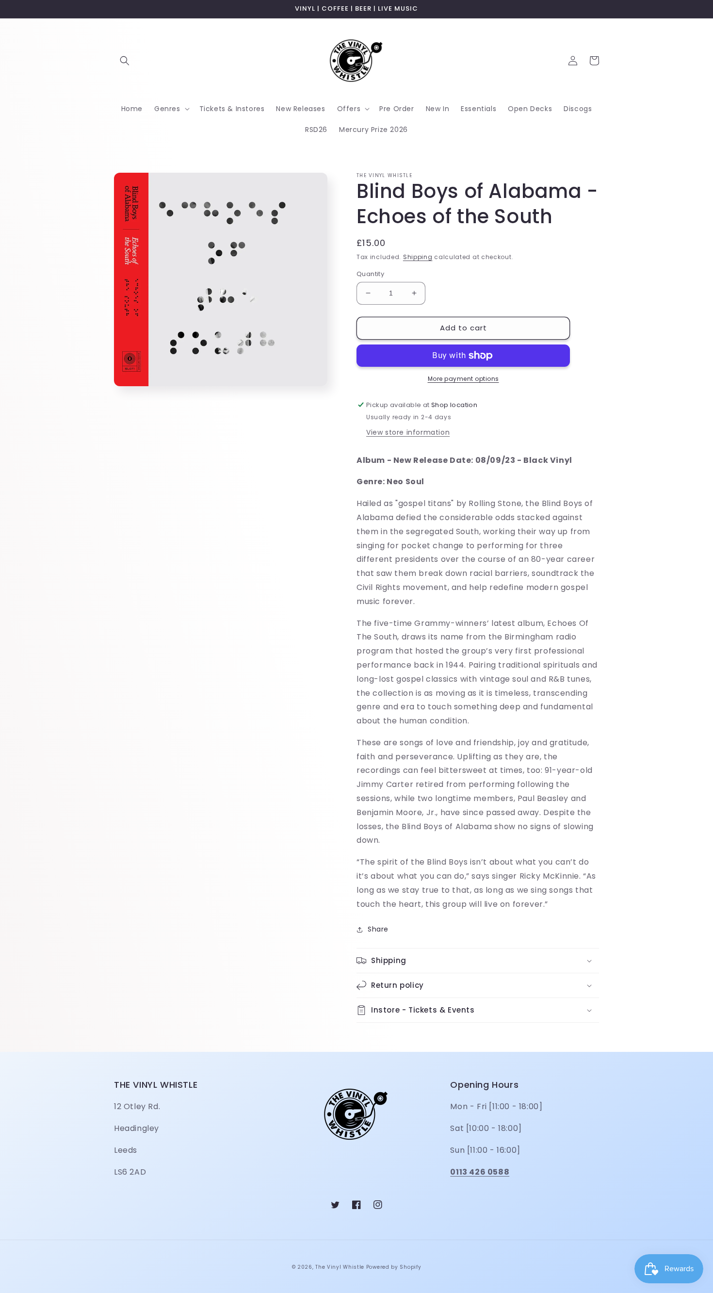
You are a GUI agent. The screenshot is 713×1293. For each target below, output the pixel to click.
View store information (408, 432)
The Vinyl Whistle (339, 1267)
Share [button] (378, 929)
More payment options (463, 379)
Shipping (418, 257)
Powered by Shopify (393, 1267)
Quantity (370, 273)
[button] (124, 60)
